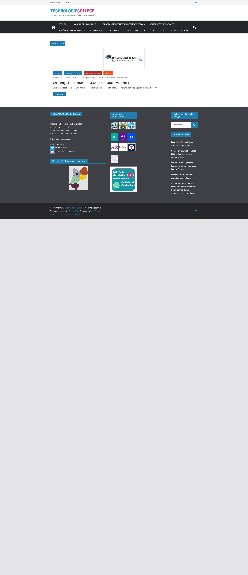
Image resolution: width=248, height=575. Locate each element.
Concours (112, 30)
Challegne (85, 77)
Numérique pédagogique (71, 30)
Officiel (62, 24)
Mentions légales (72, 214)
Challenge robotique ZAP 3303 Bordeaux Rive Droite (91, 82)
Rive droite (106, 77)
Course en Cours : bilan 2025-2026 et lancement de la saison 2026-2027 (184, 154)
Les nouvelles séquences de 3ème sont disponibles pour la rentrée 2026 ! (183, 165)
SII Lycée (184, 30)
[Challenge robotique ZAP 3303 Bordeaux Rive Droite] (124, 58)
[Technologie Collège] (53, 27)
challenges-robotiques (93, 73)
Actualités (57, 73)
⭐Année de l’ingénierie (84, 24)
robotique (120, 77)
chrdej (57, 77)
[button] (67, 24)
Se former (95, 30)
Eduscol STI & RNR (167, 30)
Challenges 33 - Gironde (73, 73)
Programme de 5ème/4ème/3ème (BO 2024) (123, 24)
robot (113, 77)
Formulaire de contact (64, 151)
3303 (78, 77)
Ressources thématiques (162, 24)
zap (126, 77)
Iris (100, 77)
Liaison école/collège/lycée (138, 30)
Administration (56, 214)
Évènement (108, 73)
